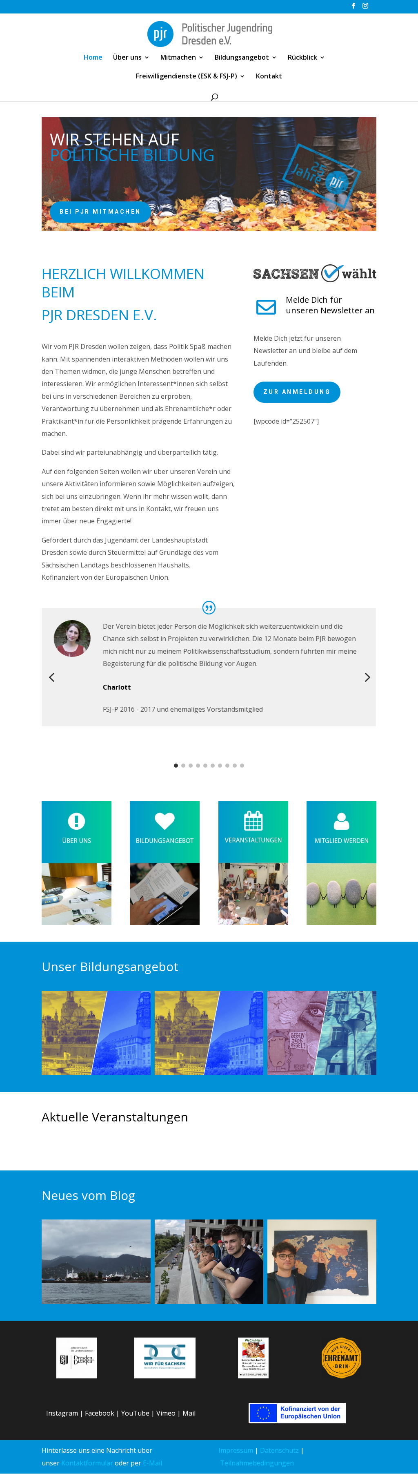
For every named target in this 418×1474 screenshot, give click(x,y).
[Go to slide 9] (235, 766)
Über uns (127, 58)
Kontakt (269, 76)
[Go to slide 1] (176, 766)
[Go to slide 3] (191, 766)
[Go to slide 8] (227, 766)
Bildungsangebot (242, 58)
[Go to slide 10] (242, 766)
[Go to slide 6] (213, 766)
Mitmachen (178, 58)
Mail (189, 1413)
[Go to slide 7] (220, 766)
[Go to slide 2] (183, 766)
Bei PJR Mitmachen (100, 211)
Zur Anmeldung (297, 392)
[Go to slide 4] (198, 766)
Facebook (99, 1413)
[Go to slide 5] (205, 766)
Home (93, 58)
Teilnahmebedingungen (257, 1462)
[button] (51, 677)
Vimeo (166, 1413)
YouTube (135, 1413)
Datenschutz (279, 1450)
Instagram (62, 1413)
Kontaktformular (87, 1462)
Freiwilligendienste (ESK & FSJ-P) (186, 76)
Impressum (235, 1450)
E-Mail (152, 1462)
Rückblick (302, 58)
